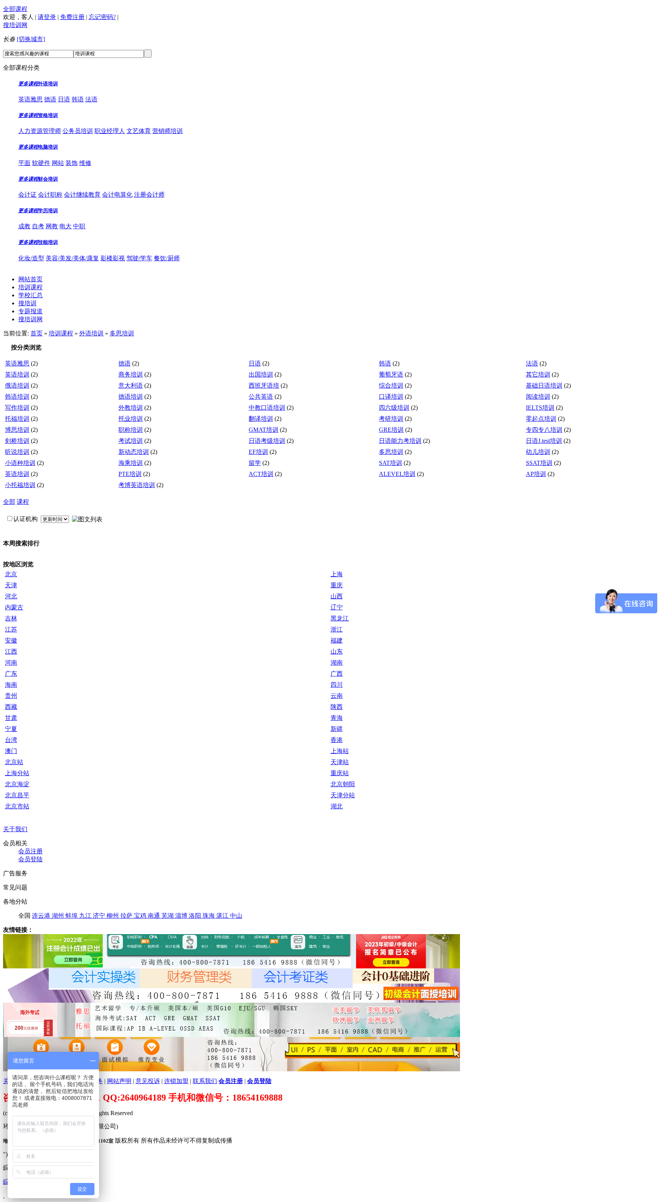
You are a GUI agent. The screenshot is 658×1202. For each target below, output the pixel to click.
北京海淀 (17, 784)
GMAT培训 (263, 429)
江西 (11, 651)
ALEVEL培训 (397, 474)
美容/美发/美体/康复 (72, 258)
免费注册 (72, 17)
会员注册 (30, 851)
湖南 (337, 662)
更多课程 (28, 84)
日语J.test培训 (544, 441)
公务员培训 (77, 131)
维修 (85, 163)
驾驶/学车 (139, 258)
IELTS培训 (540, 407)
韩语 (78, 99)
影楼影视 (113, 258)
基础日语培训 (544, 385)
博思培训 (17, 429)
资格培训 (48, 115)
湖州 (58, 915)
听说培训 (17, 452)
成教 (24, 226)
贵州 (11, 695)
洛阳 (196, 915)
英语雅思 (30, 99)
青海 (337, 718)
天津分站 (343, 795)
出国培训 (261, 374)
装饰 (71, 163)
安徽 (11, 640)
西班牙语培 (264, 385)
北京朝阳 (343, 784)
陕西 (337, 707)
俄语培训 (17, 385)
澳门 (11, 751)
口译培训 (391, 396)
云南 (337, 695)
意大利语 (130, 385)
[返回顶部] (4, 1195)
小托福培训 (20, 485)
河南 (11, 662)
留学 (255, 463)
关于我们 (15, 829)
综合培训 (391, 385)
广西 (337, 673)
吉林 (11, 618)
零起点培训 (541, 418)
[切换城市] (31, 39)
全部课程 (15, 9)
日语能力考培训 (400, 441)
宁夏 (11, 729)
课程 (23, 501)
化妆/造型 (31, 258)
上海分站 (17, 773)
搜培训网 (15, 25)
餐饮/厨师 (167, 258)
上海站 (340, 751)
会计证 (27, 194)
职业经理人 (109, 131)
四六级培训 (394, 407)
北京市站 (17, 806)
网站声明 (119, 1081)
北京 (11, 574)
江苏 (11, 629)
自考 (38, 226)
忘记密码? (102, 17)
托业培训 (130, 418)
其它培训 (538, 374)
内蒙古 (14, 607)
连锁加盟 (176, 1081)
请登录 (47, 17)
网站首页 (30, 279)
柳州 (113, 915)
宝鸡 (141, 915)
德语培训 (130, 396)
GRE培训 (391, 429)
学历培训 (48, 210)
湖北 (337, 806)
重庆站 (340, 773)
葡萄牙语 (391, 374)
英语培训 (17, 374)
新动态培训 (133, 452)
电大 (65, 226)
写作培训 (17, 407)
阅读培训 (538, 396)
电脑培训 (48, 147)
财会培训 (48, 179)
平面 (24, 163)
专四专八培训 (544, 429)
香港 (337, 740)
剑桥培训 (17, 441)
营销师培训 (167, 131)
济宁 (100, 915)
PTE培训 (130, 474)
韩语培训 (17, 396)
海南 (11, 684)
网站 (58, 163)
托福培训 (17, 418)
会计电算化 (117, 194)
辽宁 (337, 607)
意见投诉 (148, 1081)
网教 (52, 226)
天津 (11, 585)
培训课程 (30, 287)
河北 (11, 596)
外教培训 (130, 407)
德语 (50, 99)
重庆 (337, 585)
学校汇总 (30, 295)
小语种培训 (20, 463)
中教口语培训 (267, 407)
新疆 (337, 729)
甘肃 (11, 718)
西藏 (11, 707)
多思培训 (122, 333)
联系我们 (205, 1081)
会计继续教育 (82, 194)
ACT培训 (261, 474)
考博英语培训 (136, 485)
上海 (337, 574)
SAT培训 (390, 463)
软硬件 (41, 163)
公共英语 (261, 396)
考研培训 (391, 418)
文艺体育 (138, 131)
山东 (337, 651)
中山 (236, 915)
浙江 (337, 629)
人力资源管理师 (39, 131)
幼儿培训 (538, 452)
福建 (337, 640)
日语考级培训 (267, 441)
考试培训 (130, 441)
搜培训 (27, 303)
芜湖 (168, 915)
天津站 (340, 762)
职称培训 (130, 429)
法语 (91, 99)
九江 (86, 915)
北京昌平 (17, 795)
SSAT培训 (539, 463)
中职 (79, 226)
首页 (36, 333)
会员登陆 (30, 859)
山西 (337, 596)
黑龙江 (340, 618)
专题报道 (30, 311)
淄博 (182, 915)
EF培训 (258, 452)
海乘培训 (130, 463)
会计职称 (50, 194)
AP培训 (536, 474)
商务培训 (130, 374)
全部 (9, 501)
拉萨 (127, 915)
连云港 (42, 915)
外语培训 (48, 84)
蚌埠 (72, 915)
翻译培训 (261, 418)
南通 (154, 915)
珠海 (209, 915)
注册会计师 (149, 194)
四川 (337, 684)
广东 (11, 673)
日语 (64, 99)
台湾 (11, 740)
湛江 (223, 915)
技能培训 (48, 242)
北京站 (14, 762)
